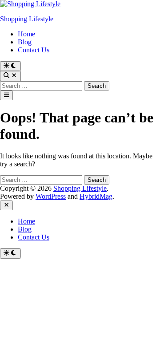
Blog (25, 42)
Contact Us (33, 50)
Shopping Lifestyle (26, 19)
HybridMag (96, 196)
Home (26, 34)
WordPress (51, 196)
